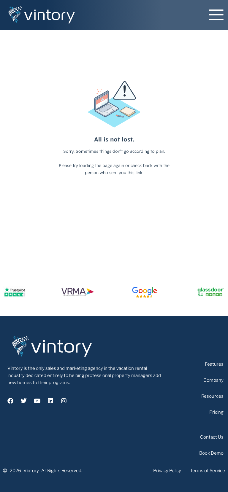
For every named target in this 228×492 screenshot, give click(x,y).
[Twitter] (24, 401)
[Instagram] (64, 401)
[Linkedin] (50, 401)
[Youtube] (37, 401)
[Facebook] (10, 401)
